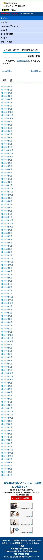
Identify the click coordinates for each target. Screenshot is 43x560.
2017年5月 (8, 433)
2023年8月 (8, 201)
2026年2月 (8, 105)
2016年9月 (8, 459)
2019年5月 (8, 357)
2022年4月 (8, 245)
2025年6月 (8, 131)
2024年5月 (8, 172)
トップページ (5, 22)
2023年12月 (8, 188)
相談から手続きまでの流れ (24, 540)
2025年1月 (8, 147)
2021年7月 (8, 274)
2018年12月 (8, 373)
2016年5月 (8, 472)
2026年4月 (8, 99)
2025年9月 (8, 121)
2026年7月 (8, 89)
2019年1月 (8, 370)
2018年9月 (8, 382)
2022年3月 (8, 249)
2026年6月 (8, 93)
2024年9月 (8, 159)
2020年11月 (8, 300)
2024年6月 (8, 169)
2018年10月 (8, 379)
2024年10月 (8, 156)
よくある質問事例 (7, 34)
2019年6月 (8, 354)
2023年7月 (8, 204)
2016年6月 (8, 468)
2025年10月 (8, 118)
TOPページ (6, 540)
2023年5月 (8, 210)
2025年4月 (8, 137)
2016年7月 (8, 465)
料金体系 (4, 30)
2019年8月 (8, 347)
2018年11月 (8, 376)
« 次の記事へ (7, 71)
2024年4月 (8, 175)
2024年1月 (8, 185)
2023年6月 (8, 207)
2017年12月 (8, 411)
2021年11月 (8, 261)
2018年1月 (8, 408)
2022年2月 (8, 252)
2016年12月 (8, 449)
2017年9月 (8, 421)
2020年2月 (8, 328)
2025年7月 (8, 128)
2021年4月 (8, 284)
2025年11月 (8, 115)
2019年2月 (8, 367)
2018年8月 (8, 386)
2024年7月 (8, 166)
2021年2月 (8, 290)
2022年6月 (8, 239)
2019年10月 (8, 341)
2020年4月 (8, 322)
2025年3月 (8, 140)
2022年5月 (8, 242)
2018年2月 (8, 405)
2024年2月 (8, 182)
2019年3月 (8, 363)
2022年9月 (8, 230)
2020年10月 (8, 303)
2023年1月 (8, 217)
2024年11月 (8, 153)
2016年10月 (8, 456)
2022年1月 (8, 255)
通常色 (13, 10)
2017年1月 (8, 446)
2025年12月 (8, 112)
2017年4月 (8, 437)
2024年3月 (8, 179)
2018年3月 (8, 402)
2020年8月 (8, 309)
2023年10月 (8, 195)
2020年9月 (8, 306)
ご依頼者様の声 (23, 61)
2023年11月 (8, 191)
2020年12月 (8, 296)
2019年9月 (8, 344)
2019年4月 (8, 360)
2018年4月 (8, 398)
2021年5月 (8, 281)
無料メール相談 (6, 42)
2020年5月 (8, 319)
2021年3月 (8, 287)
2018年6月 (8, 392)
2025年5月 (8, 134)
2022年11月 (8, 223)
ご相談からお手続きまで (9, 26)
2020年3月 (8, 325)
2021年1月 (8, 293)
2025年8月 (8, 124)
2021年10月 (8, 265)
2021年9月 (8, 268)
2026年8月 (8, 86)
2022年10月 (8, 226)
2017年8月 (8, 424)
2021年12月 (8, 258)
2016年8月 (8, 462)
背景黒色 (6, 10)
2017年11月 (8, 414)
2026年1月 (8, 109)
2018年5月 (8, 395)
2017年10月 (8, 417)
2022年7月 (8, 236)
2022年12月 (8, 220)
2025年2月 (8, 144)
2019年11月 (8, 338)
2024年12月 (8, 150)
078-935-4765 (27, 13)
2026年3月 (8, 102)
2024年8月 (8, 163)
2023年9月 (8, 198)
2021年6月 (8, 277)
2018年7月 (8, 389)
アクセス (4, 38)
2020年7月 (8, 312)
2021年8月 (8, 271)
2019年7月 (8, 351)
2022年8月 (8, 233)
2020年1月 (8, 331)
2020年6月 (8, 316)
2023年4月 (8, 214)
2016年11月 (8, 453)
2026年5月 (8, 96)
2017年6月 (8, 430)
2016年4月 (8, 475)
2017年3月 (8, 440)
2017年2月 (8, 443)
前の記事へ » (36, 71)
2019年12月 (8, 335)
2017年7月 (8, 427)
